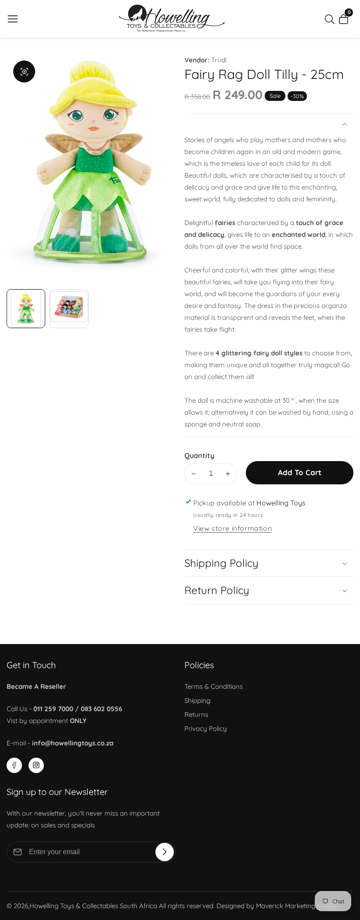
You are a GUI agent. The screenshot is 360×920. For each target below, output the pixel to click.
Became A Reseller (36, 686)
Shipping (197, 700)
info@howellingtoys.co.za (72, 743)
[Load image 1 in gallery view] (26, 308)
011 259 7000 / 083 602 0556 (77, 709)
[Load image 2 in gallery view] (69, 308)
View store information (232, 528)
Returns (196, 714)
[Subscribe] (164, 852)
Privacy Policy (205, 728)
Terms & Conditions (213, 686)
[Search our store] (331, 19)
